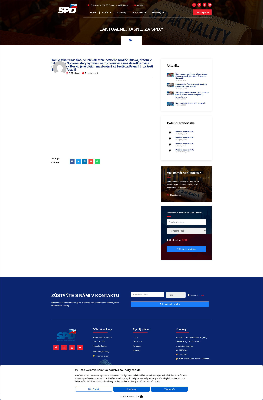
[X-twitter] (199, 5)
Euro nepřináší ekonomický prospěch (190, 103)
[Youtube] (210, 5)
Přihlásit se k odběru (186, 249)
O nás (105, 12)
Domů (93, 12)
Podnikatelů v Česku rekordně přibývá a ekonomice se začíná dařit (191, 85)
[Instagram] (204, 5)
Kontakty (156, 12)
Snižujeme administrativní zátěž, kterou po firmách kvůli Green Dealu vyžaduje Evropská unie (192, 94)
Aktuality (121, 12)
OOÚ (184, 240)
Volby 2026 (137, 12)
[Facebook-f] (194, 5)
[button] (72, 161)
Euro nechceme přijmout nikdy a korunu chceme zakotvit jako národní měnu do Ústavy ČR (191, 76)
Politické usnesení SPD (184, 132)
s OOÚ (201, 295)
